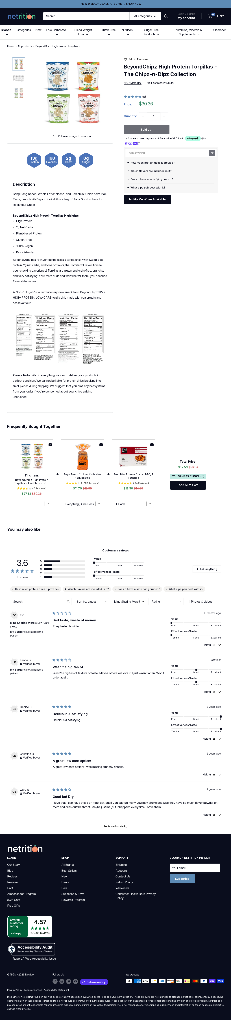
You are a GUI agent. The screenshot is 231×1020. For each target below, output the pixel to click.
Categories (24, 30)
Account (121, 870)
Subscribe (182, 879)
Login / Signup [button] (186, 13)
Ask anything (208, 569)
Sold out (146, 129)
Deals (65, 882)
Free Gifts (13, 905)
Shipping (121, 864)
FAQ (10, 888)
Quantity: (130, 116)
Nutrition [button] (127, 30)
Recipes (12, 876)
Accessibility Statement (56, 990)
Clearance (219, 30)
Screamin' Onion (82, 194)
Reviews (12, 882)
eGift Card (13, 900)
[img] (18, 63)
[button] (216, 16)
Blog (10, 870)
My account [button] (186, 18)
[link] (135, 96)
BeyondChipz (132, 83)
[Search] (165, 16)
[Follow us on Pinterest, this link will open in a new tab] (68, 981)
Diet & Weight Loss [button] (83, 32)
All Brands (68, 864)
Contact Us (123, 876)
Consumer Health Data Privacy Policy (136, 896)
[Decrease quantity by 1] (143, 116)
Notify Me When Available (147, 199)
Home (10, 46)
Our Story (13, 864)
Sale (64, 888)
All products (25, 46)
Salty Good (80, 199)
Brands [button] (6, 30)
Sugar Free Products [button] (151, 32)
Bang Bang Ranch (24, 194)
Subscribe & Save (72, 894)
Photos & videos (201, 601)
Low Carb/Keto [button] (56, 30)
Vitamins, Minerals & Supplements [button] (189, 32)
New (38, 30)
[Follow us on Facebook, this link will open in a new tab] (55, 981)
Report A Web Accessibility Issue (34, 958)
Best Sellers (69, 870)
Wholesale (122, 888)
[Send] (212, 153)
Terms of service (33, 990)
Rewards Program (73, 900)
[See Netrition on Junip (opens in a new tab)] (123, 826)
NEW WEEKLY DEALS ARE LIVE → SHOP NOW (111, 3)
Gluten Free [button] (108, 30)
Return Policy (124, 882)
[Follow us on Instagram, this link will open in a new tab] (61, 981)
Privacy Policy (14, 990)
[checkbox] (203, 601)
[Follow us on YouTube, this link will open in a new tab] (75, 981)
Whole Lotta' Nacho (51, 194)
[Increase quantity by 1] (164, 116)
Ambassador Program (21, 894)
